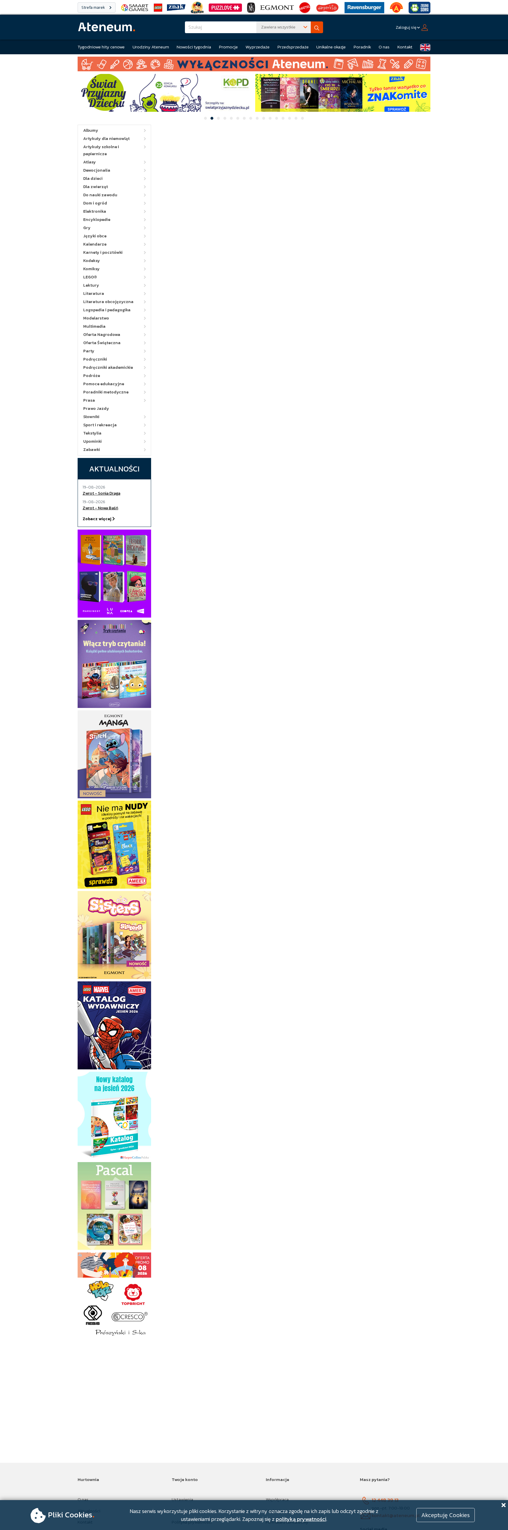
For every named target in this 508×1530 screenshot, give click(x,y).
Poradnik (362, 46)
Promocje (228, 46)
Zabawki (91, 450)
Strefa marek (93, 7)
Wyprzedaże (257, 46)
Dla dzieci (93, 178)
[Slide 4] (225, 118)
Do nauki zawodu (100, 195)
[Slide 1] (205, 118)
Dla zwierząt (95, 187)
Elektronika (94, 211)
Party (88, 351)
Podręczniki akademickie (108, 367)
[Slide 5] (231, 118)
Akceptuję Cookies (445, 1515)
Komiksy (91, 269)
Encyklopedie (96, 220)
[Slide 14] (289, 118)
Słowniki (91, 417)
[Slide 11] (270, 118)
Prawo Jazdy (96, 408)
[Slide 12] (276, 118)
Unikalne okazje (331, 46)
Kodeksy (91, 261)
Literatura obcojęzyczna (108, 302)
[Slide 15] (296, 118)
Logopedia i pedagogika (107, 310)
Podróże (91, 376)
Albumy (90, 130)
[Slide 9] (257, 118)
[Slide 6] (238, 118)
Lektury (91, 285)
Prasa (89, 400)
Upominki (92, 441)
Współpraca (277, 1499)
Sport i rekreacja (100, 425)
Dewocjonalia (96, 170)
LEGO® (90, 277)
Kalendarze (94, 244)
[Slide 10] (263, 118)
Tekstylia (92, 433)
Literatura (93, 293)
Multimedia (94, 326)
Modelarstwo (96, 318)
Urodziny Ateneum (151, 46)
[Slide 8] (251, 118)
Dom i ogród (95, 203)
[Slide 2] (212, 118)
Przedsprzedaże (293, 46)
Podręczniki (95, 359)
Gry (87, 228)
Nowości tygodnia (194, 46)
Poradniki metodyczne (105, 392)
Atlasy (89, 162)
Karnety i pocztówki (103, 252)
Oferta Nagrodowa (101, 335)
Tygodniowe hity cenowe (101, 46)
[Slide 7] (244, 118)
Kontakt (404, 46)
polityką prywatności (301, 1519)
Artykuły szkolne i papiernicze (101, 150)
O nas (384, 46)
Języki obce (94, 236)
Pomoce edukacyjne (103, 384)
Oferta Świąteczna (102, 343)
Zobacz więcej (97, 519)
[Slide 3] (218, 118)
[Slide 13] (283, 118)
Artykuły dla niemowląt (106, 139)
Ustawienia (182, 1499)
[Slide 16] (302, 118)
